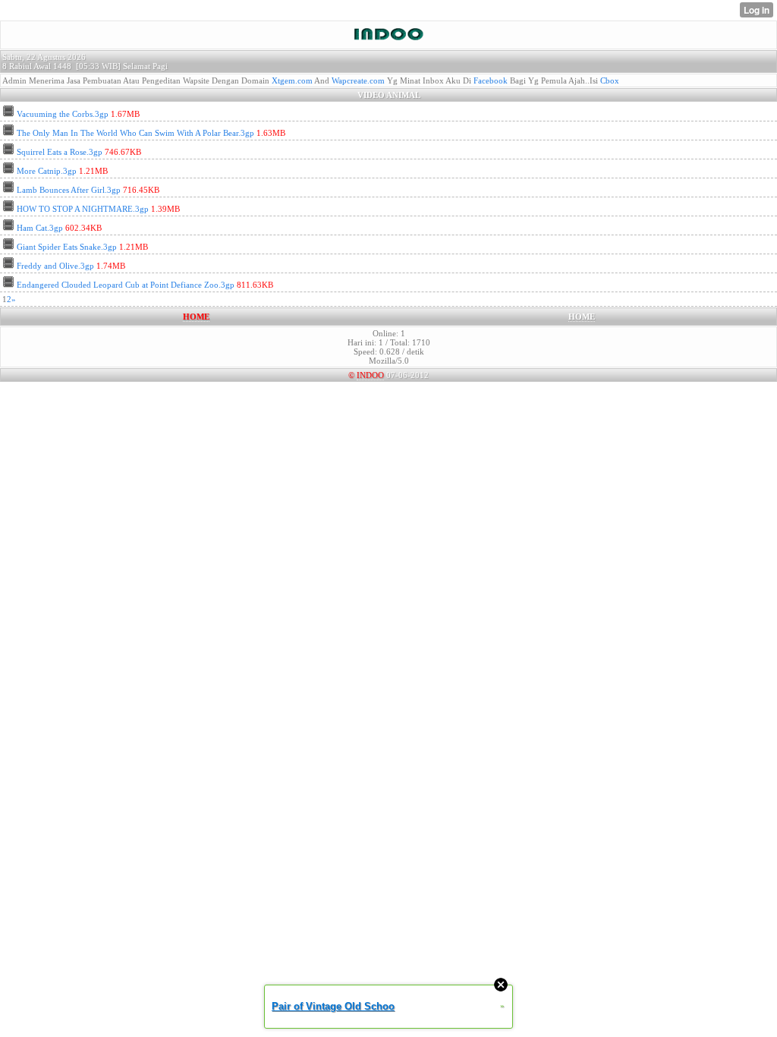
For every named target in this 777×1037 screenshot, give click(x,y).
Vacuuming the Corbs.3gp (63, 113)
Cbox (609, 80)
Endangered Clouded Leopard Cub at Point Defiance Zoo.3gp (125, 284)
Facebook (490, 80)
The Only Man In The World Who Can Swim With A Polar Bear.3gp (135, 132)
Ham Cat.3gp (40, 227)
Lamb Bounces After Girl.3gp (69, 189)
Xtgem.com (292, 80)
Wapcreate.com (358, 80)
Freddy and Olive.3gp (55, 265)
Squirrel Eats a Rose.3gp (59, 151)
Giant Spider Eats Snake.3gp (67, 246)
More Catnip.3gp (47, 170)
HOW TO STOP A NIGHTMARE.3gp (83, 208)
